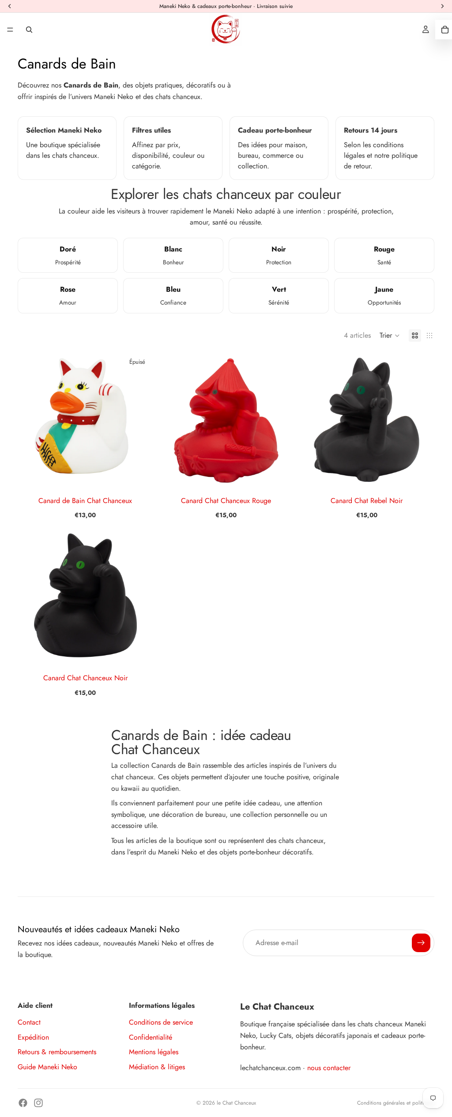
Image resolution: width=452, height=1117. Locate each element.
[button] (390, 335)
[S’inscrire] (421, 943)
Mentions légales (153, 1052)
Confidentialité (150, 1037)
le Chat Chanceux (236, 1103)
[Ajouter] (280, 474)
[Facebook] (23, 1103)
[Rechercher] (29, 29)
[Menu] (10, 29)
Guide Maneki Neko (47, 1067)
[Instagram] (38, 1103)
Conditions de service (161, 1022)
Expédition (33, 1037)
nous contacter (328, 1068)
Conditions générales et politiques (395, 1103)
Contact (29, 1022)
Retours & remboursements (57, 1052)
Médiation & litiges (157, 1067)
